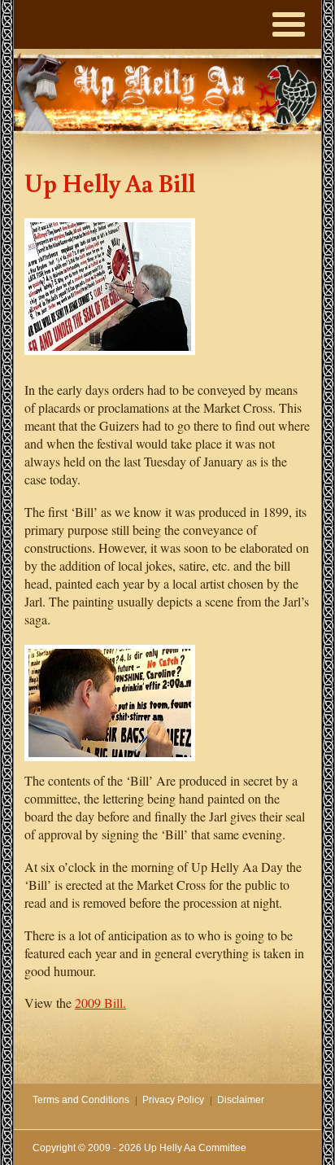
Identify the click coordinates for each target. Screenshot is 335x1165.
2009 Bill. (100, 1002)
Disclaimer (240, 1100)
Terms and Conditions (81, 1100)
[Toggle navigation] (288, 20)
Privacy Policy (173, 1100)
